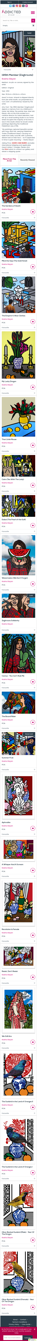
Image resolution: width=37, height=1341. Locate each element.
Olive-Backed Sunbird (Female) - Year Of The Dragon (18, 1300)
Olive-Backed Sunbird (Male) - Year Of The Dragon (18, 1233)
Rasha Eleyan (9, 79)
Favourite (18, 70)
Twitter (10, 6)
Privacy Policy (14, 1324)
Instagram (17, 6)
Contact (26, 6)
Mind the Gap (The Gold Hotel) (14, 261)
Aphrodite (6, 822)
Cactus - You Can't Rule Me (13, 676)
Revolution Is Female (10, 929)
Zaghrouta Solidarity (10, 620)
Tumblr (23, 6)
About (15, 1319)
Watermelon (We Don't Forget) (15, 578)
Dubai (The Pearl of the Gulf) (14, 519)
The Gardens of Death (11, 206)
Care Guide (26, 1324)
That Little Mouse (9, 439)
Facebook (14, 6)
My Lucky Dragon (9, 381)
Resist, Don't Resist (10, 971)
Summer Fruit (7, 758)
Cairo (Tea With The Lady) (13, 479)
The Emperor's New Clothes (13, 316)
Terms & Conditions (19, 1322)
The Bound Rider (9, 716)
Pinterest (20, 6)
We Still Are (7, 1036)
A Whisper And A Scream (12, 864)
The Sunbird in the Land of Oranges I (17, 1167)
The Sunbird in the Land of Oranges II (17, 1101)
